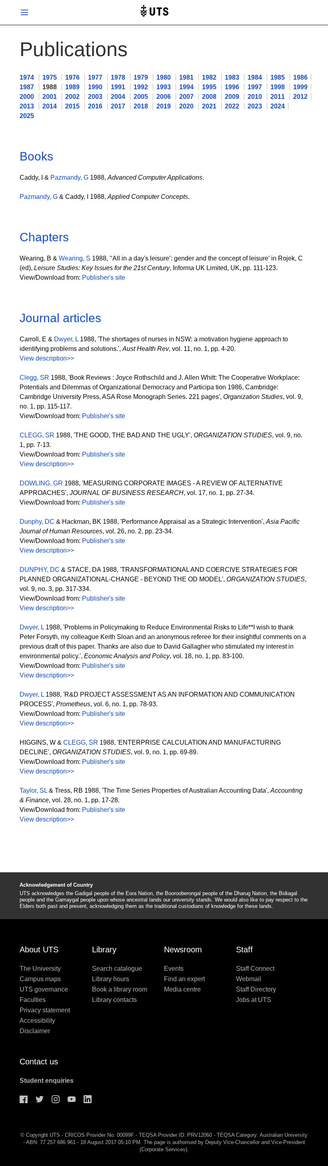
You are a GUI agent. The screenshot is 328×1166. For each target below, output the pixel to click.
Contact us (39, 1061)
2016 (96, 106)
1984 (256, 77)
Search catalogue (117, 968)
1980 (164, 77)
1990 (96, 87)
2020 (187, 106)
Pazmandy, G (69, 177)
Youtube (72, 1099)
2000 (28, 96)
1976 (73, 77)
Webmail (248, 979)
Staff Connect (255, 968)
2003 (96, 96)
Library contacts (114, 999)
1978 (119, 77)
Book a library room (119, 989)
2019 (164, 106)
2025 (27, 115)
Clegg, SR (34, 377)
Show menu (24, 12)
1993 (164, 87)
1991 (119, 87)
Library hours (110, 979)
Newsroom (183, 949)
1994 (187, 87)
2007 (187, 96)
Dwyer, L (66, 339)
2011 (278, 96)
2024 (277, 106)
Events (174, 968)
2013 (28, 106)
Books (36, 156)
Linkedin (88, 1099)
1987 (28, 87)
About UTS (39, 949)
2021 (210, 106)
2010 (256, 96)
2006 (164, 96)
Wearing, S (74, 258)
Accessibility (37, 1020)
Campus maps (40, 979)
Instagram (56, 1099)
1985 (278, 77)
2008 (210, 96)
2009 (233, 96)
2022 (233, 106)
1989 (73, 87)
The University (40, 968)
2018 (142, 106)
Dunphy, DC (37, 521)
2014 (50, 106)
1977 (96, 77)
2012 (300, 96)
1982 (210, 77)
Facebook (24, 1099)
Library (104, 949)
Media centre (182, 989)
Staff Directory (256, 989)
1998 (278, 87)
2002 (73, 96)
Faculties (33, 999)
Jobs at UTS (253, 999)
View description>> (47, 358)
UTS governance (44, 989)
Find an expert (184, 979)
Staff (244, 949)
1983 (233, 77)
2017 (119, 106)
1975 (50, 77)
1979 (142, 77)
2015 (73, 106)
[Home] (154, 12)
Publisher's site (103, 277)
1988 (50, 87)
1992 (142, 87)
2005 (142, 96)
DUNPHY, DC (40, 569)
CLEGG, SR (37, 435)
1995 (210, 87)
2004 (119, 96)
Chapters (44, 237)
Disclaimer (35, 1031)
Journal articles (60, 318)
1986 (300, 77)
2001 (50, 96)
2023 (256, 106)
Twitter (40, 1099)
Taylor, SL (33, 790)
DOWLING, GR (41, 483)
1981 (187, 77)
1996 (233, 87)
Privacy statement (45, 1010)
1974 (28, 77)
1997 (256, 87)
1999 (300, 87)
